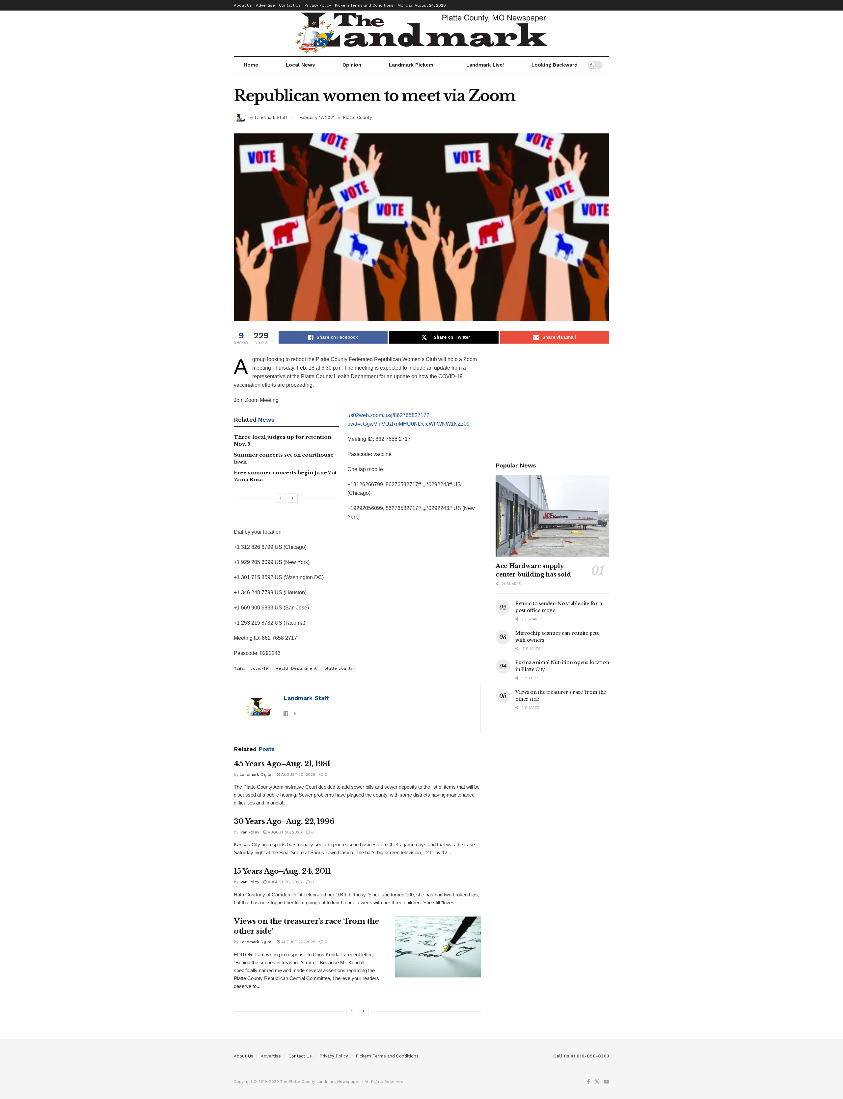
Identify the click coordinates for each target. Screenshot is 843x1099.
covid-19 (259, 668)
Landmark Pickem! (412, 65)
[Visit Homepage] (421, 33)
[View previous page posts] (281, 498)
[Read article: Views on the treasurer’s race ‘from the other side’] (438, 947)
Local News (300, 65)
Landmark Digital (256, 774)
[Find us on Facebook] (588, 1082)
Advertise (265, 5)
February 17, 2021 (317, 117)
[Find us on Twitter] (597, 1082)
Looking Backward (554, 65)
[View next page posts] (293, 498)
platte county (338, 668)
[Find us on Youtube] (606, 1082)
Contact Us (290, 5)
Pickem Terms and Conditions (364, 5)
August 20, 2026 (297, 774)
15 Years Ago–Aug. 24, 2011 (282, 871)
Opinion (351, 65)
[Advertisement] (552, 401)
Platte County (357, 117)
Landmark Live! (485, 65)
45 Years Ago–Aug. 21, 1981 (282, 763)
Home (251, 65)
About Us (243, 5)
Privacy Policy (318, 5)
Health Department (296, 668)
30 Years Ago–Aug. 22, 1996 (284, 821)
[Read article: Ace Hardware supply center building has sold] (552, 516)
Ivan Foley (249, 832)
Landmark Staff (271, 117)
